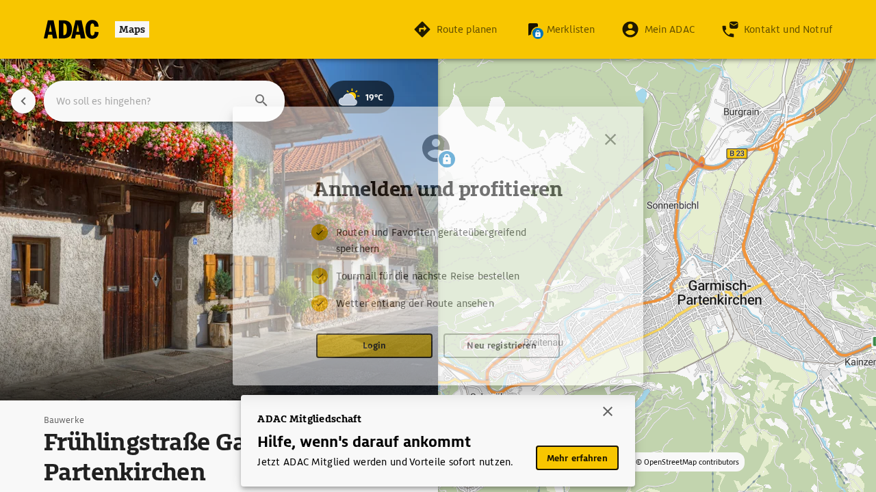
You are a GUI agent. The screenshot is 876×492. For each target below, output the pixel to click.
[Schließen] (610, 139)
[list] (438, 268)
